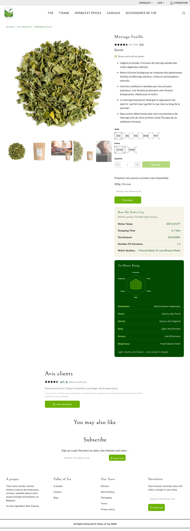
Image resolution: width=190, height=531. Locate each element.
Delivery (105, 486)
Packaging (106, 497)
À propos (58, 486)
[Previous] (8, 84)
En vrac (120, 150)
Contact (58, 492)
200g (118, 136)
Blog (56, 497)
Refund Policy (108, 492)
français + (146, 2)
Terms (104, 503)
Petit (155, 136)
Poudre (131, 150)
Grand (145, 136)
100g (127, 136)
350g (135, 136)
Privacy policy (108, 509)
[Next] (109, 84)
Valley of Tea (103, 524)
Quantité (118, 158)
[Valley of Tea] (9, 13)
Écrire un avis (62, 404)
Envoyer (127, 200)
